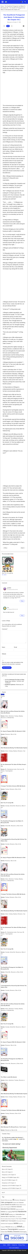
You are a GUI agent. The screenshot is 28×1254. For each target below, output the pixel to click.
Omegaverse (13, 1218)
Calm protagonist (7, 1202)
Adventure (11, 716)
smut (19, 1226)
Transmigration (9, 770)
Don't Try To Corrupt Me (7, 802)
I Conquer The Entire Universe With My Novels (13, 786)
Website (4, 654)
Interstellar (19, 1214)
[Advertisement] (14, 89)
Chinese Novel (19, 1204)
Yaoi (24, 751)
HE (23, 769)
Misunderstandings (4, 1218)
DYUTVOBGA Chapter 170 (11, 1180)
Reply (22, 601)
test (6, 1229)
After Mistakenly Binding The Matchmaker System (14, 747)
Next (11, 26)
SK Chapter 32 (9, 1172)
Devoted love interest (8, 1209)
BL (6, 769)
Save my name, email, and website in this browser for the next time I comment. (12, 663)
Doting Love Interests (20, 1209)
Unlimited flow (10, 717)
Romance (7, 734)
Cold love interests (16, 1206)
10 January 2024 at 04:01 (12, 589)
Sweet (23, 1226)
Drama (3, 1211)
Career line (15, 1202)
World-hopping (23, 1231)
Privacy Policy (21, 1245)
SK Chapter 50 (9, 1169)
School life (12, 805)
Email (15, 647)
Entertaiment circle (11, 769)
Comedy (7, 805)
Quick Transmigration (10, 1220)
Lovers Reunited (18, 1216)
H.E (16, 1211)
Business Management (20, 1200)
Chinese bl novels (10, 1204)
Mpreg (9, 1218)
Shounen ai (3, 717)
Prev (4, 26)
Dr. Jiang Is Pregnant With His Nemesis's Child (13, 731)
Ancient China (4, 1200)
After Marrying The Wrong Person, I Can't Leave (13, 1127)
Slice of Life (13, 734)
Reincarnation (19, 1220)
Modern (3, 770)
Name (3, 647)
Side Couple (14, 1226)
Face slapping (8, 1211)
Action (6, 716)
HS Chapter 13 (12, 1183)
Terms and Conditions (14, 1247)
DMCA (8, 1245)
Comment (5, 629)
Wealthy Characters (13, 1231)
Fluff (13, 1211)
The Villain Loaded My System (9, 1077)
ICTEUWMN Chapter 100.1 (13, 1177)
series (16, 1223)
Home (4, 1245)
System (3, 1229)
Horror (14, 1214)
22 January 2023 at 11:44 (12, 609)
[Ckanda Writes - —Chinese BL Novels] (6, 2)
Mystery (21, 716)
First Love (19, 769)
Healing (11, 1214)
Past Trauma (19, 1218)
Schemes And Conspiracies (7, 1223)
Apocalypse (10, 1200)
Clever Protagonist (7, 1206)
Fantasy (16, 716)
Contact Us (14, 1245)
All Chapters (8, 26)
